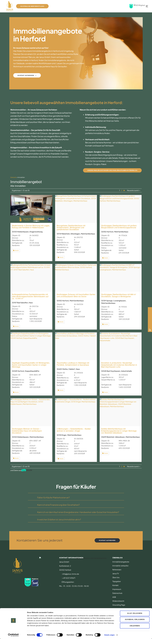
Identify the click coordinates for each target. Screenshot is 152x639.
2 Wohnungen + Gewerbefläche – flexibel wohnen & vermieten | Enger (74, 429)
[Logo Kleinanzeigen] (150, 330)
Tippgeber (116, 581)
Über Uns (115, 577)
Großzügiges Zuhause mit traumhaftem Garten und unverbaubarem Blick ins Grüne (76, 295)
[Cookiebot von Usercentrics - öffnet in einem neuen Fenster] (13, 635)
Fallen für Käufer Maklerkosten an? (53, 497)
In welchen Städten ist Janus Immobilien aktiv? (59, 519)
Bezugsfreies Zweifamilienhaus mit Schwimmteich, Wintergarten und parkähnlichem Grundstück (71, 227)
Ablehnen (135, 626)
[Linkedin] (150, 326)
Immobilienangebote (120, 562)
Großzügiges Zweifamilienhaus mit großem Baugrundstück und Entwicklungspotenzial (119, 226)
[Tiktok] (150, 317)
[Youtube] (150, 322)
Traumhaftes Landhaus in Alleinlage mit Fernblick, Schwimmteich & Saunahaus (73, 363)
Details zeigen (109, 635)
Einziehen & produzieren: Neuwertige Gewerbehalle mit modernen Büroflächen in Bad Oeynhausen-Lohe (119, 364)
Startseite (13, 177)
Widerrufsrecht (118, 601)
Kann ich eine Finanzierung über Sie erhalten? (58, 504)
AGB (114, 597)
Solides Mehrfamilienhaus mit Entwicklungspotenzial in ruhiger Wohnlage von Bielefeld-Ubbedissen (119, 430)
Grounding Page (118, 605)
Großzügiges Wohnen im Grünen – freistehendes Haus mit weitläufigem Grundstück (27, 430)
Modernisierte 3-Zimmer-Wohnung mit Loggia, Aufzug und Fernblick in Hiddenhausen (31, 226)
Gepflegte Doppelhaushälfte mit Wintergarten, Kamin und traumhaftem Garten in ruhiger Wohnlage (31, 364)
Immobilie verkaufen (120, 566)
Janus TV (115, 573)
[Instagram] (150, 309)
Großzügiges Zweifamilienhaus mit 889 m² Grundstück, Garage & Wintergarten (118, 295)
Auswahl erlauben (135, 619)
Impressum (116, 589)
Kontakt (115, 585)
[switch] (60, 635)
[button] (76, 496)
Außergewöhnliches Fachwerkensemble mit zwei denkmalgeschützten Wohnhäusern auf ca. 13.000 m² (30, 296)
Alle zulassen (134, 613)
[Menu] (147, 6)
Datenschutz (117, 593)
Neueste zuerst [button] (133, 190)
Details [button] (16, 250)
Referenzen (116, 570)
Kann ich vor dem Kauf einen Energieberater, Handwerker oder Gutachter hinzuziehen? (78, 512)
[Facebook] (150, 313)
